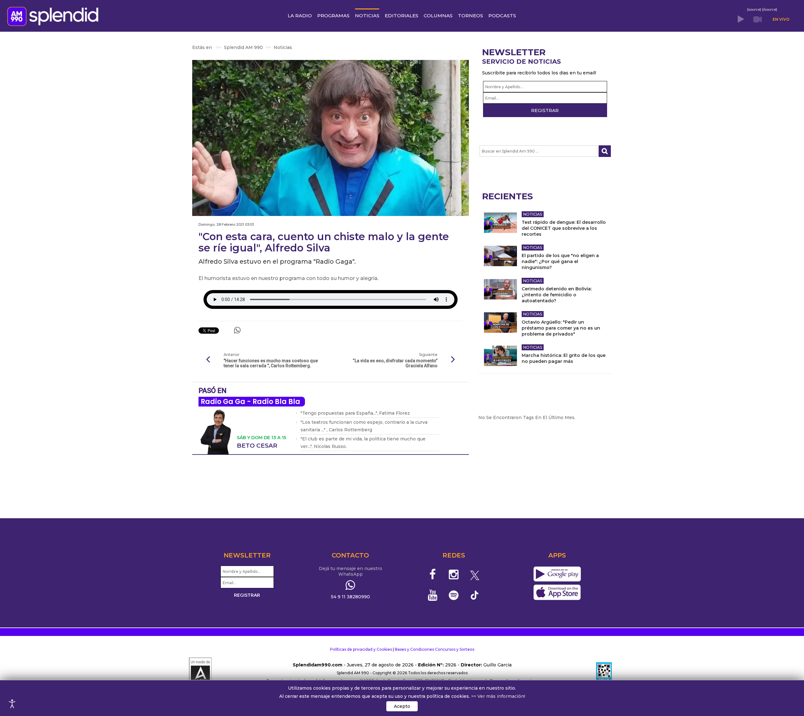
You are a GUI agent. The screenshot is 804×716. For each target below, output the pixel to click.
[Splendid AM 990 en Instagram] (453, 574)
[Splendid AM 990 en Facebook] (433, 574)
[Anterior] (207, 359)
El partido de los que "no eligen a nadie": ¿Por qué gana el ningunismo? (560, 261)
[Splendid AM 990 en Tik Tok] (475, 594)
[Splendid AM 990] (54, 15)
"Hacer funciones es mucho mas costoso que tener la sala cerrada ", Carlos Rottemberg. (271, 363)
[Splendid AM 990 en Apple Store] (557, 592)
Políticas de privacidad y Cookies (361, 649)
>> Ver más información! (498, 696)
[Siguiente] (453, 359)
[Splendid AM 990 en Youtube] (433, 595)
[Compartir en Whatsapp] (237, 330)
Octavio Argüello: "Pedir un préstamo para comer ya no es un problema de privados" (561, 328)
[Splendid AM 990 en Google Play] (557, 574)
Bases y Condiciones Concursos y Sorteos (434, 649)
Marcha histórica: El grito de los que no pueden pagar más (564, 358)
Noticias (532, 214)
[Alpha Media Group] (200, 673)
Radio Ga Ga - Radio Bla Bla (250, 401)
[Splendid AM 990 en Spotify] (453, 595)
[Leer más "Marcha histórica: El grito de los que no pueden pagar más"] (500, 356)
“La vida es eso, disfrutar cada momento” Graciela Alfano (395, 363)
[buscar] (605, 151)
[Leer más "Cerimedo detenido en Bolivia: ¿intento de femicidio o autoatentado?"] (500, 289)
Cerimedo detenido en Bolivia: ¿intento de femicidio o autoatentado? (557, 295)
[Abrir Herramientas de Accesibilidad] (12, 703)
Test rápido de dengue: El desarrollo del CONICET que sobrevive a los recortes (564, 228)
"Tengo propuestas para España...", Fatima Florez (355, 413)
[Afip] (604, 673)
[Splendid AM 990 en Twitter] (475, 574)
